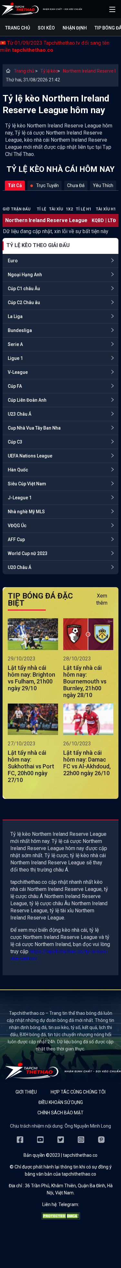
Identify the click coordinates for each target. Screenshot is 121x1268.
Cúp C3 (15, 441)
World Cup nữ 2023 (27, 553)
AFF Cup (16, 539)
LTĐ (112, 220)
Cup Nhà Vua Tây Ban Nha (34, 428)
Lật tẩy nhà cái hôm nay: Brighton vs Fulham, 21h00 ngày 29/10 (31, 678)
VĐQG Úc (17, 525)
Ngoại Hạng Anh (25, 274)
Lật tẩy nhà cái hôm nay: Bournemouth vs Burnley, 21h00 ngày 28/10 (84, 681)
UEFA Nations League (30, 455)
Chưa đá (76, 185)
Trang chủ (17, 27)
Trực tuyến (47, 185)
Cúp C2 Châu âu (24, 302)
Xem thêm (101, 599)
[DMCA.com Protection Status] (60, 1217)
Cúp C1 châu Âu (24, 288)
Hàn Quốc (18, 469)
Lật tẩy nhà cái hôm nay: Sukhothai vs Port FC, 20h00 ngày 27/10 (31, 766)
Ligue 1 (15, 358)
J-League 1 (20, 497)
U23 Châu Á (19, 414)
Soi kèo (46, 27)
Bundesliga (20, 330)
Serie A (15, 344)
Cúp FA (15, 386)
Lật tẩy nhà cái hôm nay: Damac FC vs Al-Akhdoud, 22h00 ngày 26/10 (87, 762)
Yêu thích (103, 185)
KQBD (98, 220)
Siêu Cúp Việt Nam (27, 483)
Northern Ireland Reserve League (89, 71)
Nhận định (75, 27)
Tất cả (15, 185)
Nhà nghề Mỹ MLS (26, 511)
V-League (18, 372)
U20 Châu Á (19, 567)
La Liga (15, 316)
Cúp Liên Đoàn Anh (27, 400)
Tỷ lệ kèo (47, 71)
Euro (13, 260)
